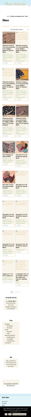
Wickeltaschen (11, 341)
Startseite (5, 401)
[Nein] (29, 412)
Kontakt (4, 403)
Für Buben (9, 328)
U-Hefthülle (10, 339)
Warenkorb (8, 343)
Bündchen (9, 331)
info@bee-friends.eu (11, 307)
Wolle (8, 333)
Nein (10, 414)
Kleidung (7, 324)
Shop (3, 405)
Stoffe (6, 329)
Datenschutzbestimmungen (19, 414)
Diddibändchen (11, 337)
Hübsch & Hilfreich (10, 335)
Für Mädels (10, 326)
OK (6, 414)
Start (8, 16)
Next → (18, 292)
